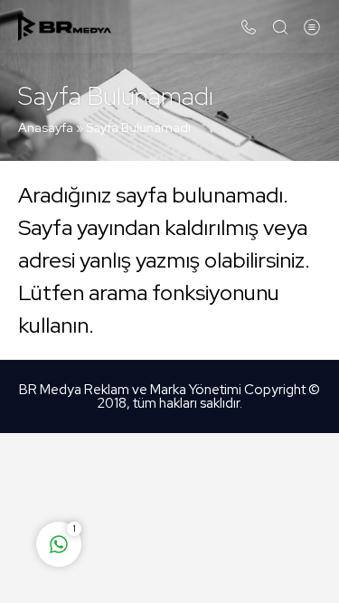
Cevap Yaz (171, 472)
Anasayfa (45, 127)
